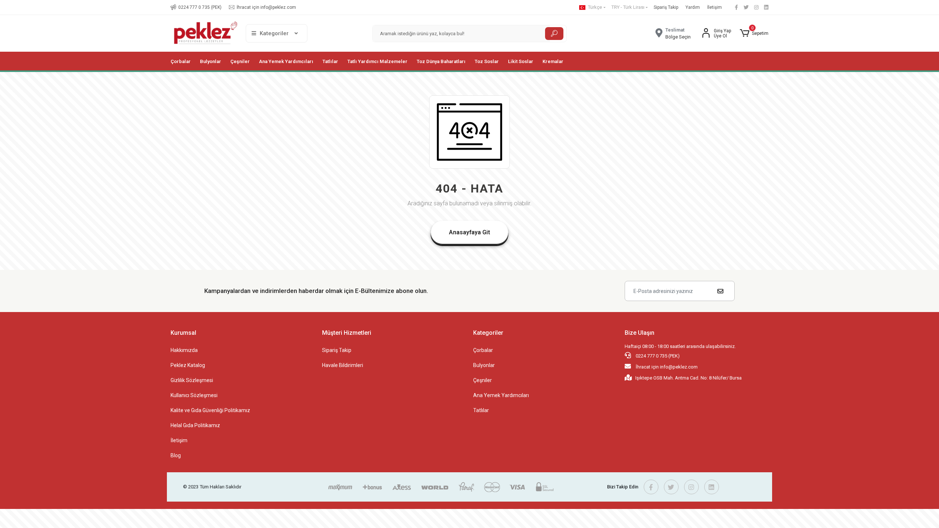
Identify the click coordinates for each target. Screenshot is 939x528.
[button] (754, 33)
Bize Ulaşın (639, 332)
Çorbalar (483, 350)
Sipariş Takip (666, 7)
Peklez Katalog (188, 365)
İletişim (714, 7)
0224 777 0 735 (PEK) (657, 356)
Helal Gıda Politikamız (195, 425)
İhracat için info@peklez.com (666, 367)
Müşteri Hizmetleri (346, 332)
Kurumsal (183, 332)
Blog (176, 455)
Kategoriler (488, 332)
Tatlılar (481, 410)
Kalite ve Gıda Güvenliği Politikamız (210, 410)
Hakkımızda (184, 350)
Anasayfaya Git (469, 232)
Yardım (693, 7)
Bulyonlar (484, 365)
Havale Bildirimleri (342, 365)
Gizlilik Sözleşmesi (192, 380)
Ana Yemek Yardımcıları (501, 395)
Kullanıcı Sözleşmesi (194, 395)
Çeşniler (482, 380)
